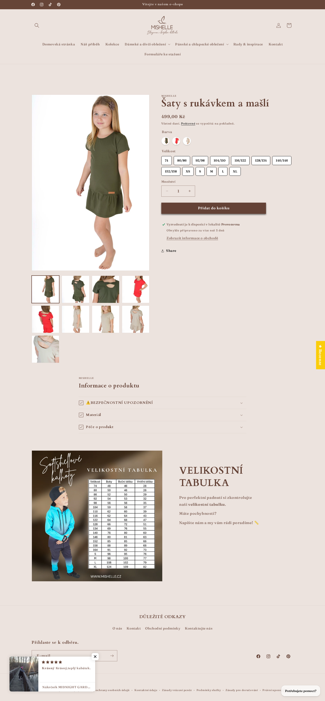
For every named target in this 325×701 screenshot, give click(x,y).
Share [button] (171, 250)
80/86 (182, 159)
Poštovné (188, 123)
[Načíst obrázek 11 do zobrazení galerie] (45, 349)
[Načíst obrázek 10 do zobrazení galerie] (135, 319)
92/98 (200, 159)
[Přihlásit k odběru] (112, 655)
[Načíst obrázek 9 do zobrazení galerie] (105, 319)
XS (188, 170)
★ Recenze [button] (320, 355)
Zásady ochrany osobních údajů (107, 689)
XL (235, 170)
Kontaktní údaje (146, 689)
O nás (117, 628)
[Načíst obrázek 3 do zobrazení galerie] (105, 289)
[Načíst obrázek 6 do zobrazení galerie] (45, 319)
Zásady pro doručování (242, 689)
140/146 (282, 159)
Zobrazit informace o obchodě (192, 238)
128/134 (261, 159)
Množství (168, 181)
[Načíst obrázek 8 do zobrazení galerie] (75, 319)
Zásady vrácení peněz (177, 689)
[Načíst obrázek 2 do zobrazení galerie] (75, 289)
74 (166, 159)
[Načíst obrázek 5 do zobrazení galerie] (135, 289)
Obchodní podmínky (162, 628)
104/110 (219, 159)
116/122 (240, 159)
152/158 (170, 170)
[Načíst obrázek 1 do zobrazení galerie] (45, 289)
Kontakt (134, 628)
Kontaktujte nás (198, 628)
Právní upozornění (275, 689)
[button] (37, 25)
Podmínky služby (209, 689)
